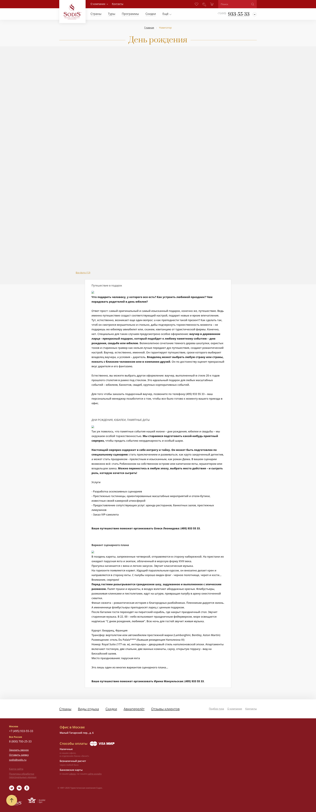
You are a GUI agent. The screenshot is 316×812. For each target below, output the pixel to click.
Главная (149, 27)
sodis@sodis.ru (17, 760)
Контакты (251, 708)
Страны (65, 709)
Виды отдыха (88, 709)
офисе (72, 773)
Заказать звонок (19, 750)
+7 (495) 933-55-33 (21, 731)
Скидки (111, 709)
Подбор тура (216, 708)
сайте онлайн (95, 773)
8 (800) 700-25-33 (20, 741)
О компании (98, 4)
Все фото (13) (83, 272)
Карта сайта (16, 769)
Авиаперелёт (134, 709)
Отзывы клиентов (165, 709)
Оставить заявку (19, 755)
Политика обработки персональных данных (23, 775)
